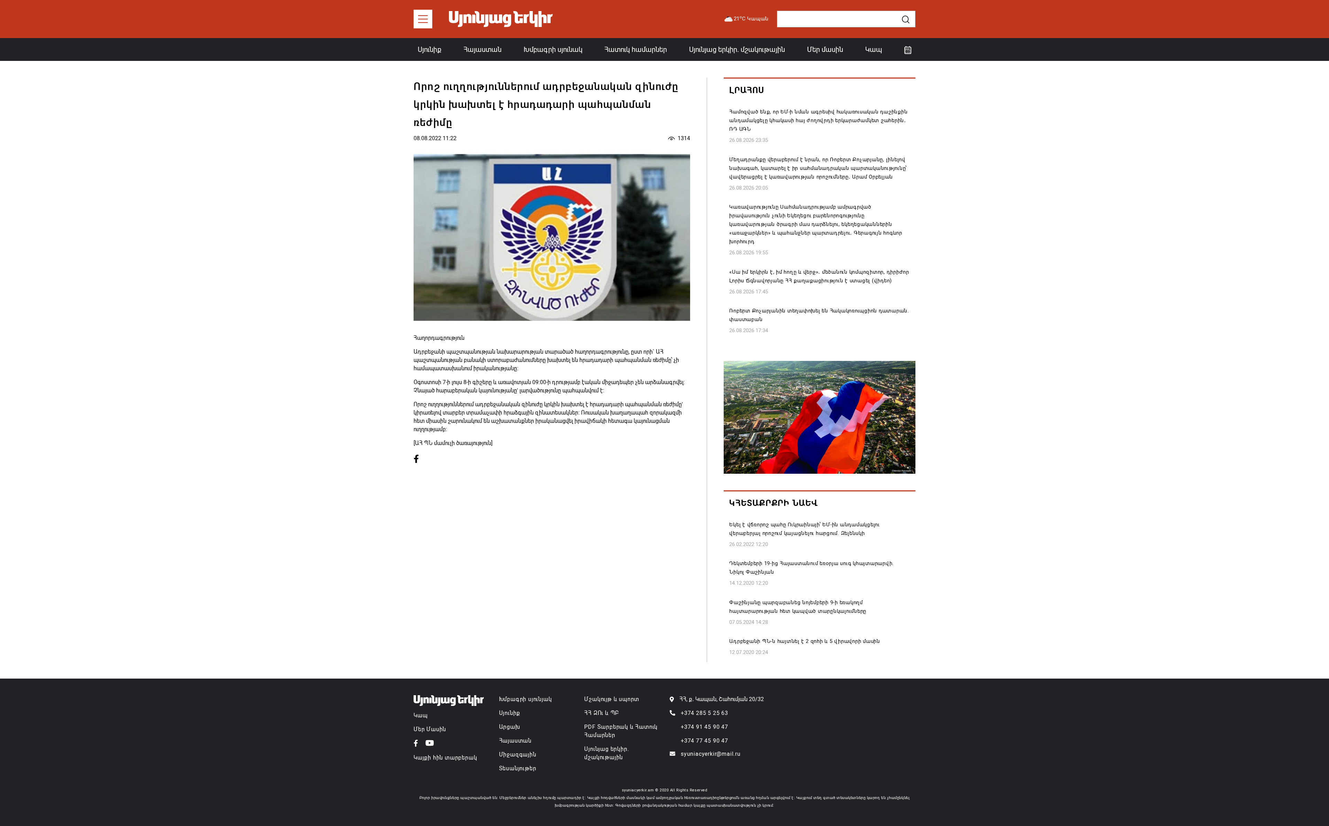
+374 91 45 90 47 (704, 727)
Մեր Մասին (430, 729)
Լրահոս (746, 90)
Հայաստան (482, 49)
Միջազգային (517, 754)
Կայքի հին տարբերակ (445, 757)
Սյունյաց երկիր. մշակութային (737, 49)
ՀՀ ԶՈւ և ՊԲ (601, 713)
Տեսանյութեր (517, 768)
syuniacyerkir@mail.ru (711, 754)
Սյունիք (429, 49)
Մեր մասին (825, 49)
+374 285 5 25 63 (704, 713)
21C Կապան (751, 18)
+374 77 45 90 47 (704, 740)
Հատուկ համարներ (635, 49)
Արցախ (509, 727)
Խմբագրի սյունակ (553, 49)
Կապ (873, 49)
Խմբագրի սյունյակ (525, 699)
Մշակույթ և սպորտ (611, 699)
